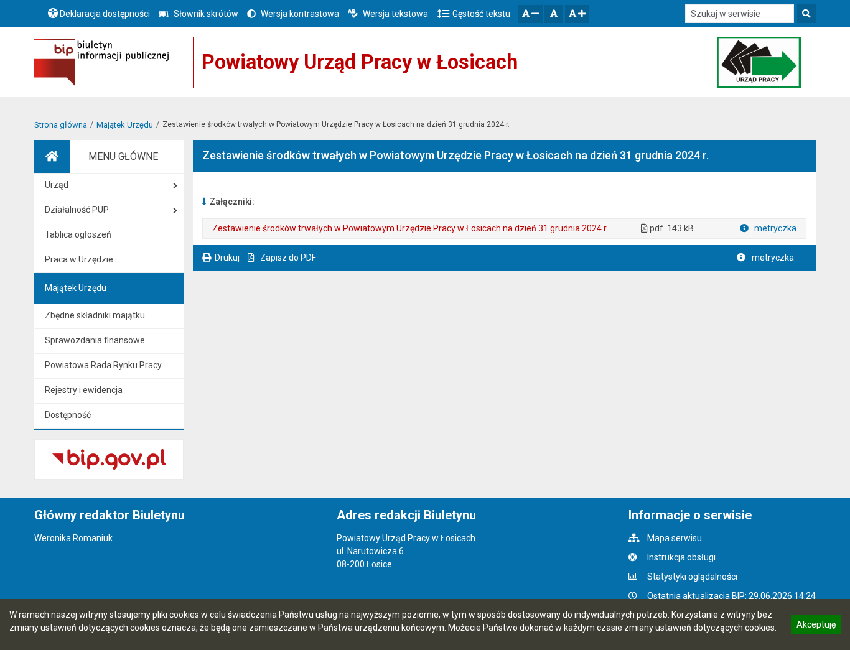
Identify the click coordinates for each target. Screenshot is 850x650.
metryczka (774, 228)
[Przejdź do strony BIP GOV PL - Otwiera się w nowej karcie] (101, 62)
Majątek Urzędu (124, 124)
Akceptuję (816, 626)
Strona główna (60, 124)
